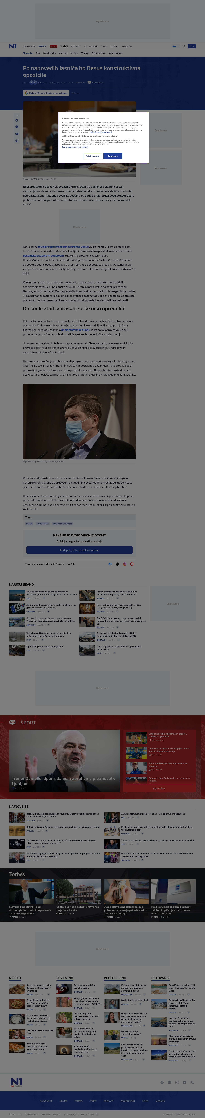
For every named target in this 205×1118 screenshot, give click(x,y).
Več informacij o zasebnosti (101, 132)
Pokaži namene (92, 156)
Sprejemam (113, 156)
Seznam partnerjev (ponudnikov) (75, 147)
